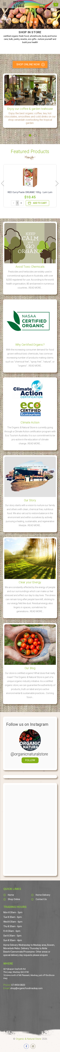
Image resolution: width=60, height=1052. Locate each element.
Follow (30, 760)
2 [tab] (30, 135)
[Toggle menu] (4, 4)
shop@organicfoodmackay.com (26, 988)
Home (11, 895)
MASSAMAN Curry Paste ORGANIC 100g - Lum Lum (30, 194)
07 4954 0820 (18, 985)
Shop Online (14, 899)
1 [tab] (25, 135)
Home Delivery (43, 895)
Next (57, 183)
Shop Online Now (28, 64)
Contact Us (41, 899)
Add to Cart (40, 206)
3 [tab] (35, 135)
